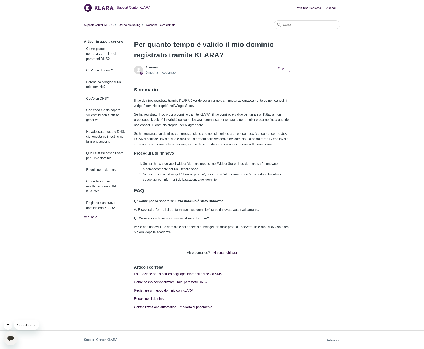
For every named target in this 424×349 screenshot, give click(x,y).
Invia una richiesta (308, 7)
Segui (281, 68)
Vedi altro (90, 217)
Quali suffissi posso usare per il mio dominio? (104, 155)
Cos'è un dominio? (99, 70)
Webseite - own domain (160, 25)
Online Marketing (129, 25)
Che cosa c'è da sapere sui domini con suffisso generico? (103, 115)
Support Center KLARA (99, 25)
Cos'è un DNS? (97, 98)
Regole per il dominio (101, 169)
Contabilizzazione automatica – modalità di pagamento (173, 307)
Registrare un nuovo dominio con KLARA (100, 205)
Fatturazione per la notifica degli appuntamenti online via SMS (178, 274)
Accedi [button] (331, 7)
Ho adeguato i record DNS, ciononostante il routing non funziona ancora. (105, 136)
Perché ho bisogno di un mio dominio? (103, 84)
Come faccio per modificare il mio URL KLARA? (101, 186)
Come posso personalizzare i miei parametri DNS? (101, 54)
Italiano (331, 340)
